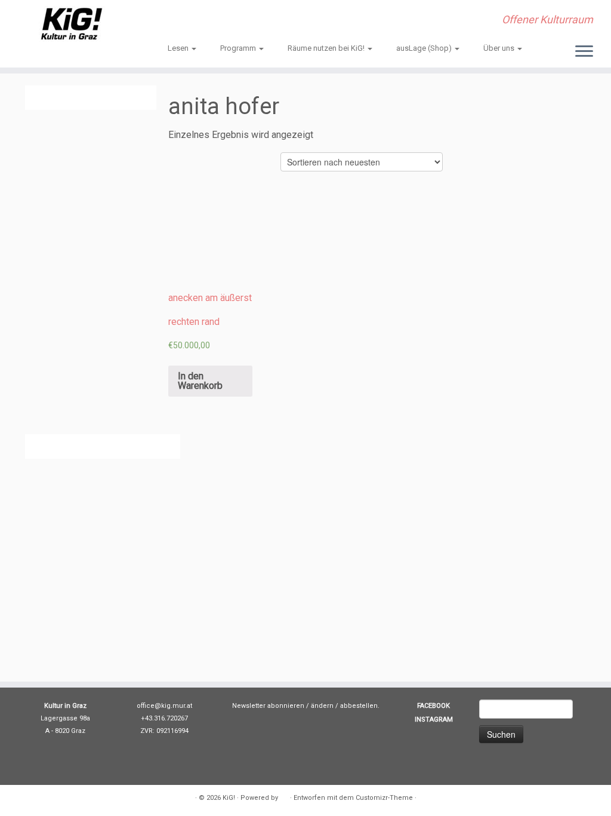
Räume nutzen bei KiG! (327, 48)
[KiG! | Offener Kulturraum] (71, 24)
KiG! (229, 798)
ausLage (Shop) (424, 48)
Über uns (499, 48)
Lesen (179, 48)
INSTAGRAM (434, 719)
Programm (239, 48)
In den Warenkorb (200, 380)
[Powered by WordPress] (284, 796)
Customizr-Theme (384, 798)
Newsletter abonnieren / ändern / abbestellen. (305, 706)
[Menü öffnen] (584, 52)
